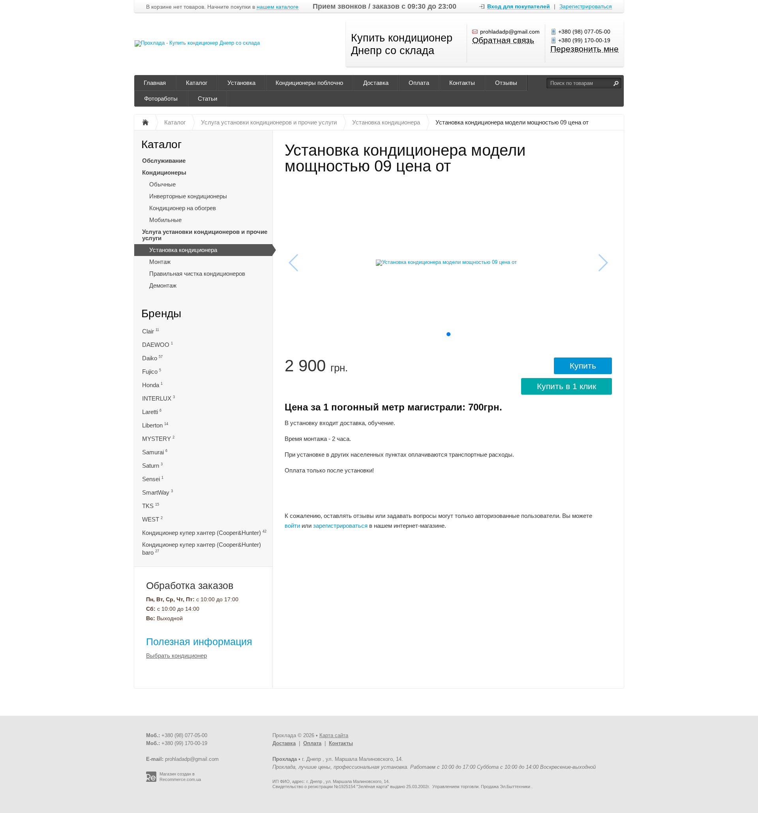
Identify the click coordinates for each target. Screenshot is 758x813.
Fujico (151, 371)
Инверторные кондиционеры (188, 196)
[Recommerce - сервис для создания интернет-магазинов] (151, 780)
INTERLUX (158, 398)
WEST (152, 519)
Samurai (154, 452)
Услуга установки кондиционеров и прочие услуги (204, 234)
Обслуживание (164, 160)
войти (292, 525)
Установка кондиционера (183, 250)
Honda (152, 385)
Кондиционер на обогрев (182, 208)
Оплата (419, 82)
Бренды (161, 313)
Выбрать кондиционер (176, 656)
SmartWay (157, 492)
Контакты (462, 82)
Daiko (152, 358)
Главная (155, 82)
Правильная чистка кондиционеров (197, 273)
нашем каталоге (277, 7)
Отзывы (506, 82)
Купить (583, 365)
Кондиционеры (164, 172)
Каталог (196, 82)
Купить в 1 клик (566, 386)
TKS (150, 505)
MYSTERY (158, 438)
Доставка (375, 82)
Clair (150, 331)
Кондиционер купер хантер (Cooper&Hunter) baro (201, 548)
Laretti (151, 411)
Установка (241, 82)
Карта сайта (333, 735)
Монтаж (160, 261)
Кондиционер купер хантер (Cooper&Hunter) (204, 532)
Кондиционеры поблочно (309, 82)
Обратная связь (503, 40)
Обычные (162, 184)
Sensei (152, 479)
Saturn (152, 465)
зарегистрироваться (340, 525)
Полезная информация (199, 641)
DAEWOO (157, 344)
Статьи (207, 98)
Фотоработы (161, 98)
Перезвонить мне (584, 49)
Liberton (155, 425)
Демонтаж (162, 285)
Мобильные (165, 219)
